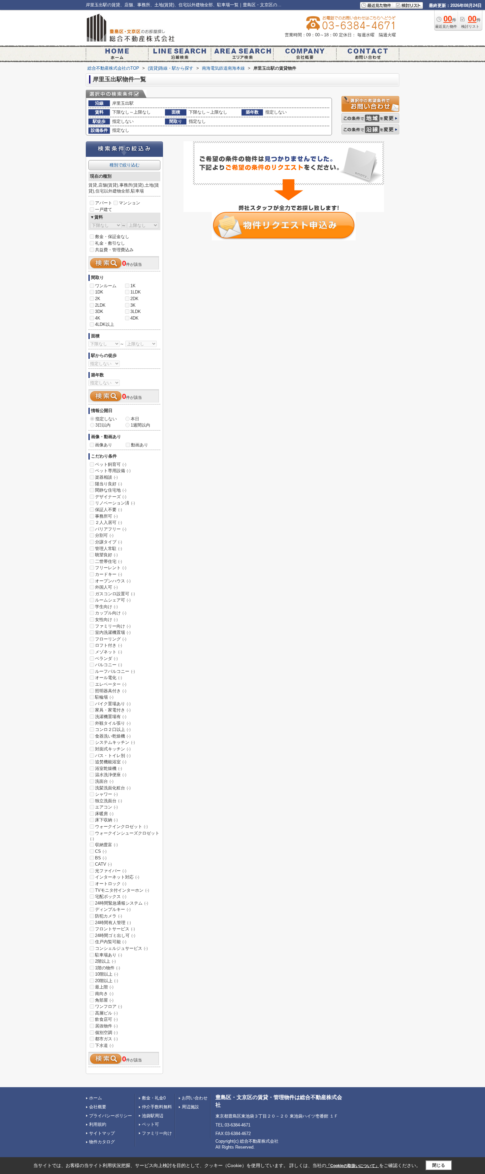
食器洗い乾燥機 (113, 736)
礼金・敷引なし (110, 243)
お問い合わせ (195, 1097)
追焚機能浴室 (110, 761)
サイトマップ (102, 1133)
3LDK (135, 311)
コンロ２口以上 (113, 729)
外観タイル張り (113, 723)
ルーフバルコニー (115, 671)
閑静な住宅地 (110, 490)
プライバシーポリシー (110, 1115)
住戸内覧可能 (110, 941)
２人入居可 (108, 522)
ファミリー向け (113, 626)
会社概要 (97, 1106)
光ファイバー (110, 870)
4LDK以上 (104, 324)
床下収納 (106, 819)
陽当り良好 (108, 483)
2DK (134, 298)
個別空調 (106, 1032)
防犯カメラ (108, 916)
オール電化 (108, 677)
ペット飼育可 (110, 464)
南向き (104, 993)
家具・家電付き (113, 710)
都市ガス (106, 1038)
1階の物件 (107, 967)
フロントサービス (115, 928)
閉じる (438, 1165)
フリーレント (110, 567)
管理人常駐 (108, 548)
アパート (103, 202)
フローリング (110, 639)
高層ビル (106, 1013)
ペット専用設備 (113, 470)
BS (101, 857)
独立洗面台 (108, 800)
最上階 (104, 986)
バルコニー (108, 664)
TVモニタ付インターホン (122, 890)
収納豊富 (106, 844)
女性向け (106, 619)
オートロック (110, 883)
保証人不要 (108, 509)
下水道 (104, 1045)
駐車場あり (108, 954)
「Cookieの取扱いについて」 (352, 1165)
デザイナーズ (110, 496)
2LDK (100, 305)
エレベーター (110, 684)
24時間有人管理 (113, 922)
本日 (135, 418)
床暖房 (104, 813)
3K (133, 305)
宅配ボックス (110, 896)
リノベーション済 (115, 503)
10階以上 (106, 974)
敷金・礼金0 (154, 1097)
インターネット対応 (117, 877)
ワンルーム (105, 285)
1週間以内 (140, 425)
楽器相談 (106, 477)
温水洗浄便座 (110, 774)
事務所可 (106, 516)
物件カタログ (102, 1141)
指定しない (106, 418)
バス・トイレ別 (113, 755)
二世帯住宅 (108, 561)
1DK (99, 292)
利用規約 (97, 1124)
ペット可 (150, 1124)
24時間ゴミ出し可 (115, 935)
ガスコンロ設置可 (115, 593)
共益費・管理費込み (114, 249)
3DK (99, 311)
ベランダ (106, 658)
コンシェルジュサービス (121, 948)
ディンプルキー (113, 909)
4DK (134, 318)
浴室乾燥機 (108, 768)
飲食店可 (106, 1019)
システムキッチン (115, 742)
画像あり (103, 444)
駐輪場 (104, 697)
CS (101, 851)
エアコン (106, 807)
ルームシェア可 (113, 600)
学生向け (106, 606)
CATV (103, 864)
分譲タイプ (108, 541)
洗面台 (104, 781)
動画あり (139, 444)
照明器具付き (110, 690)
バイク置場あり (113, 703)
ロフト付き (108, 645)
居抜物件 (106, 1025)
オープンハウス (113, 580)
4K (97, 318)
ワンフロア (108, 1006)
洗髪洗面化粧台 (113, 787)
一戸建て (103, 209)
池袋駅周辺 (152, 1115)
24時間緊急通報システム (121, 903)
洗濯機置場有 (110, 716)
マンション (129, 202)
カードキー (108, 574)
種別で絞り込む (125, 164)
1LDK (135, 292)
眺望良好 (106, 554)
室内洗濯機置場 (113, 632)
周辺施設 (190, 1106)
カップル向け (110, 612)
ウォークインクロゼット (121, 826)
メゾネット (108, 651)
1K (133, 285)
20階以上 (106, 980)
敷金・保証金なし (112, 236)
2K (97, 298)
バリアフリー (110, 529)
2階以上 (105, 961)
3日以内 (103, 425)
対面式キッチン (113, 748)
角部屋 (104, 1000)
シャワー (106, 794)
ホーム (95, 1097)
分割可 (104, 535)
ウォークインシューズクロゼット (124, 836)
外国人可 (106, 587)
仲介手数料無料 (157, 1106)
